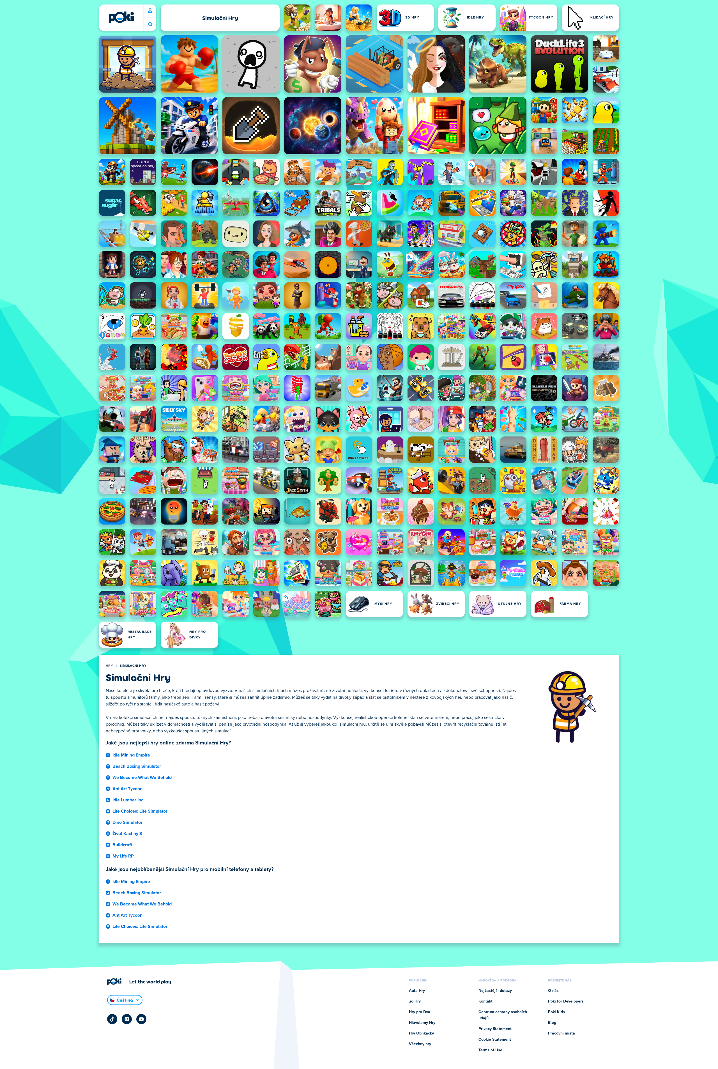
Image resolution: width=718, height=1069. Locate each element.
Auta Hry (417, 991)
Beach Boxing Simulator (136, 766)
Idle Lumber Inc (127, 800)
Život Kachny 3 (127, 833)
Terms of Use (490, 1050)
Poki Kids (556, 1012)
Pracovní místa (561, 1033)
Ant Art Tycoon (127, 789)
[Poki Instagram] (127, 1019)
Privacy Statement (495, 1029)
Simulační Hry (133, 666)
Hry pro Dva (419, 1012)
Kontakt (485, 1001)
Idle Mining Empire (131, 755)
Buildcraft (122, 845)
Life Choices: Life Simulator (139, 811)
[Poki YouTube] (141, 1019)
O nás (553, 991)
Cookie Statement (494, 1040)
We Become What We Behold (142, 777)
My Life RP (123, 856)
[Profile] (150, 10)
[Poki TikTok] (112, 1019)
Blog (552, 1023)
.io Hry (415, 1001)
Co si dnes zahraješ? (150, 24)
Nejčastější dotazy (495, 991)
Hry (109, 666)
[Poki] (121, 17)
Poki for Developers (566, 1001)
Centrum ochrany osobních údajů (502, 1015)
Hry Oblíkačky (421, 1033)
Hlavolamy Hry (422, 1023)
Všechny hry (420, 1044)
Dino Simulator (127, 822)
